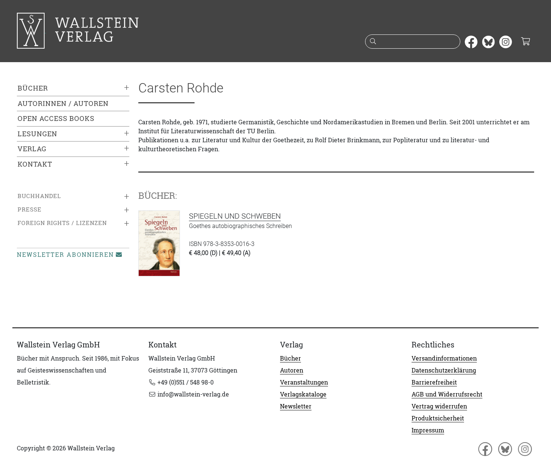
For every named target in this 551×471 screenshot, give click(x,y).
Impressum (428, 430)
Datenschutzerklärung (444, 370)
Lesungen (37, 134)
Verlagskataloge (303, 394)
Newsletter (295, 406)
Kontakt (35, 164)
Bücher (33, 88)
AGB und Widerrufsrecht (447, 394)
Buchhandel (39, 196)
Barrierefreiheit (434, 382)
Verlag (32, 149)
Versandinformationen (444, 358)
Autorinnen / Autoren (63, 103)
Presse (30, 209)
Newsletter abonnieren (65, 254)
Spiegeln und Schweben (235, 216)
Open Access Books (56, 118)
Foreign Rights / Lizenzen (62, 223)
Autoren (291, 370)
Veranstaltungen (304, 382)
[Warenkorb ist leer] (525, 42)
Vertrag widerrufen (439, 406)
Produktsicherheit (438, 418)
